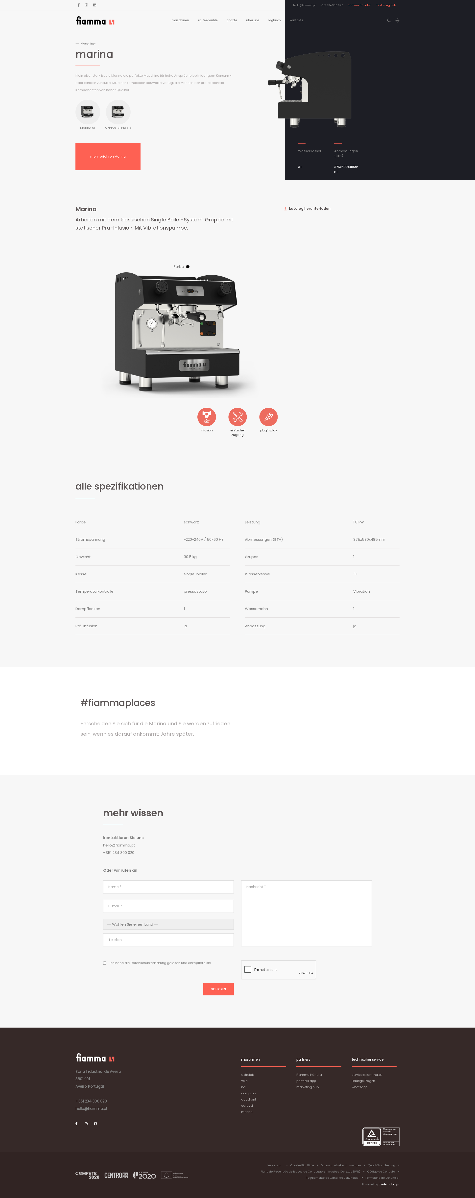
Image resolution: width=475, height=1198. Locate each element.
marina (247, 1112)
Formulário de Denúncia (382, 1178)
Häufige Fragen (363, 1081)
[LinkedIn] (94, 5)
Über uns (253, 20)
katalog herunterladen (309, 208)
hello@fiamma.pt (304, 5)
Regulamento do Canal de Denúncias (332, 1178)
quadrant (248, 1099)
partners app (306, 1081)
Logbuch (274, 20)
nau (244, 1087)
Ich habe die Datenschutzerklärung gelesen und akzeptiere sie (160, 963)
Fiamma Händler (359, 5)
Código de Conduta (381, 1172)
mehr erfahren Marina (108, 156)
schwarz (188, 266)
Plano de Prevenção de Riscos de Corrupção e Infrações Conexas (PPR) (310, 1172)
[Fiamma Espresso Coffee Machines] (95, 20)
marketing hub (386, 5)
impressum (275, 1165)
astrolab (247, 1075)
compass (248, 1093)
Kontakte (297, 20)
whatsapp (359, 1087)
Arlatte (232, 20)
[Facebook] (79, 5)
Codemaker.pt (389, 1184)
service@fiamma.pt (367, 1075)
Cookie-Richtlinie (302, 1165)
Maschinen (180, 20)
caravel (247, 1106)
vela (244, 1081)
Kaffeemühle (208, 20)
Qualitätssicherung (381, 1165)
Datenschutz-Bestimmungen (341, 1165)
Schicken (218, 989)
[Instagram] (86, 5)
